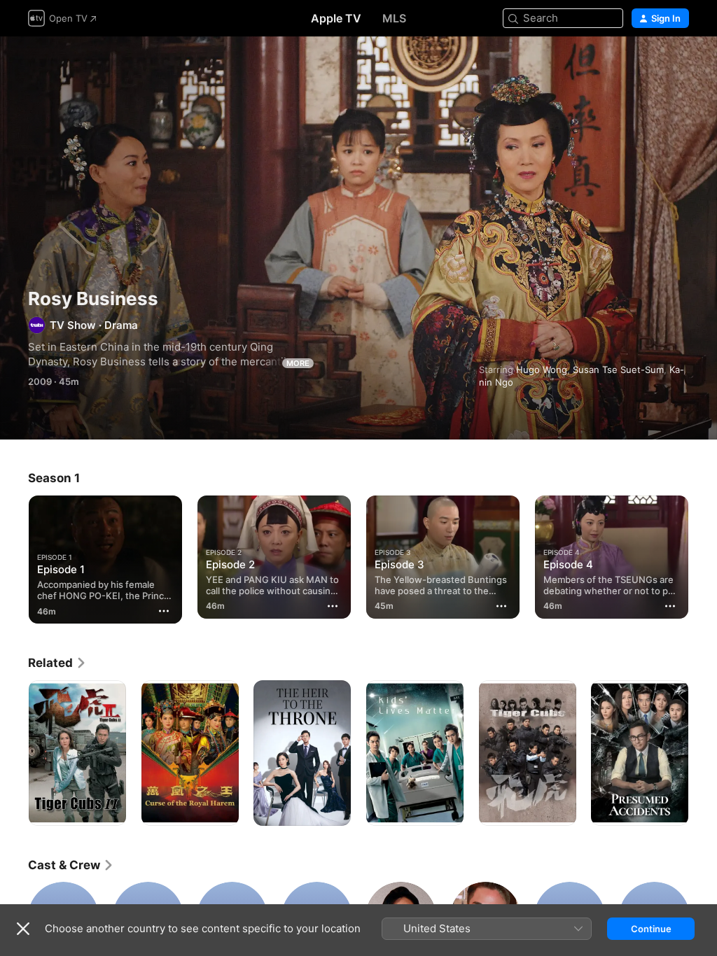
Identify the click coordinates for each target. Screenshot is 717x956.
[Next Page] (703, 554)
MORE (297, 363)
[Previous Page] (14, 554)
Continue (651, 928)
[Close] (23, 928)
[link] (57, 662)
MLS (394, 18)
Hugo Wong (541, 369)
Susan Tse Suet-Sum (618, 369)
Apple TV (336, 18)
